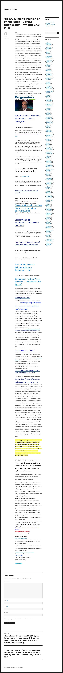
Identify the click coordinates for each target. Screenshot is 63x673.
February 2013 (49, 193)
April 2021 (48, 69)
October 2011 (48, 214)
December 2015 (49, 149)
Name (6, 600)
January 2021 (48, 73)
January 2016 (48, 148)
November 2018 (49, 104)
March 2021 (48, 70)
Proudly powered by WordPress (17, 667)
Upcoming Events (49, 26)
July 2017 (48, 125)
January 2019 (48, 101)
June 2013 (48, 188)
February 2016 (49, 147)
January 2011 (48, 226)
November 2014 (49, 166)
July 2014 (48, 171)
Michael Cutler (10, 9)
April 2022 (48, 53)
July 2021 (48, 65)
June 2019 (48, 95)
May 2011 (48, 221)
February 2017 (49, 131)
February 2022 (49, 56)
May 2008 (48, 245)
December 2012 (49, 196)
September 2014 (49, 169)
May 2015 (48, 158)
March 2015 (48, 161)
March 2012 (48, 208)
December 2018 (49, 103)
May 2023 (48, 42)
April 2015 (48, 160)
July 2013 (48, 187)
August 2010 (48, 231)
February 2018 (49, 116)
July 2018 (48, 109)
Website (6, 612)
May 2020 (48, 82)
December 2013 (49, 180)
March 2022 (48, 55)
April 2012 (48, 206)
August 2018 (48, 108)
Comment (7, 581)
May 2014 (48, 174)
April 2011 (48, 222)
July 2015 (48, 156)
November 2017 (49, 119)
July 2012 (48, 202)
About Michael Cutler (50, 22)
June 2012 (48, 204)
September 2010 (49, 230)
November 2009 (49, 239)
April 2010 (48, 236)
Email (6, 606)
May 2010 (48, 235)
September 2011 (49, 215)
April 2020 (48, 83)
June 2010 (48, 234)
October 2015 (48, 152)
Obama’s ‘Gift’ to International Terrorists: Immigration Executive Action (28, 208)
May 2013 (48, 189)
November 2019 (49, 90)
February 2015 (49, 162)
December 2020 (49, 74)
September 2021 (49, 62)
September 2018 (49, 106)
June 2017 (48, 126)
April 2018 (48, 113)
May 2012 (48, 205)
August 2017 (48, 123)
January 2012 (48, 210)
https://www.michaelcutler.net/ (21, 538)
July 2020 (48, 79)
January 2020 (48, 87)
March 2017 (48, 130)
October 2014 (48, 167)
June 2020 (48, 80)
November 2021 (49, 60)
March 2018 (48, 114)
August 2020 (48, 78)
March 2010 (48, 238)
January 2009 (48, 244)
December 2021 (49, 58)
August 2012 (48, 201)
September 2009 (49, 241)
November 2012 (49, 197)
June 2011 (48, 219)
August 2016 (48, 139)
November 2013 (49, 182)
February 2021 (49, 71)
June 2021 (48, 66)
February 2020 (49, 86)
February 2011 (49, 225)
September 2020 (49, 77)
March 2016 (48, 145)
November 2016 (49, 135)
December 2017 (49, 118)
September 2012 (49, 200)
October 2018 (48, 105)
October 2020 (48, 75)
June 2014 (48, 173)
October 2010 (48, 228)
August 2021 (48, 64)
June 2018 (48, 110)
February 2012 (49, 209)
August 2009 (48, 243)
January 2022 (48, 57)
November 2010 (49, 227)
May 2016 (48, 143)
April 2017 (48, 129)
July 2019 (48, 93)
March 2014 (48, 177)
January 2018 (48, 117)
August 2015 (48, 154)
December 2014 (49, 165)
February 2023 (49, 44)
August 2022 (48, 48)
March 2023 (48, 43)
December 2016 (49, 134)
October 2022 (48, 47)
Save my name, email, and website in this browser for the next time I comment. (21, 619)
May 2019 (48, 96)
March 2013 (48, 192)
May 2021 (48, 68)
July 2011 (48, 218)
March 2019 (48, 99)
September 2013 (49, 184)
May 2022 (48, 52)
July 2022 (48, 49)
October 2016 (48, 136)
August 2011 (48, 217)
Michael (5, 36)
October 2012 (48, 199)
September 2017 (49, 122)
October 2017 (48, 121)
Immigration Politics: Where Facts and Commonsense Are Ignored (28, 282)
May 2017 (48, 127)
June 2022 (48, 51)
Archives (48, 23)
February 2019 (49, 100)
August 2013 (48, 186)
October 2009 (48, 240)
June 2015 (48, 157)
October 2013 (48, 183)
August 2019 (48, 92)
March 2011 (48, 223)
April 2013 (48, 191)
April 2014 (48, 175)
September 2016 (49, 138)
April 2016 (48, 144)
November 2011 (49, 213)
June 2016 (48, 141)
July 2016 (48, 140)
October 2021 (48, 61)
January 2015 (48, 164)
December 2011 (49, 212)
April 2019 (48, 97)
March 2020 (48, 84)
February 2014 (49, 178)
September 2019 (49, 91)
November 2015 (49, 151)
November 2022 (49, 45)
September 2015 (49, 153)
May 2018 (48, 112)
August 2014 (48, 170)
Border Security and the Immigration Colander (26, 170)
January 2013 (48, 195)
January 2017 (48, 132)
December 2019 (49, 88)
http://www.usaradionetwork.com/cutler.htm (24, 552)
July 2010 (48, 232)
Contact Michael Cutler (50, 24)
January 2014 (48, 179)
